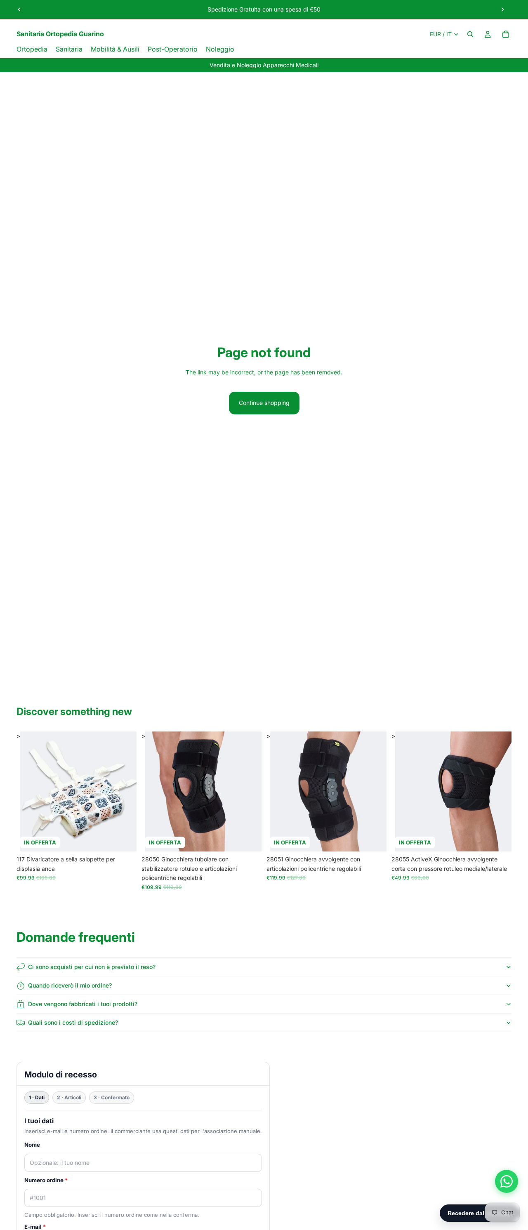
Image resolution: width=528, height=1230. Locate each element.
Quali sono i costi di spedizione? (73, 1022)
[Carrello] (506, 34)
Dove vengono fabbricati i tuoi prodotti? (82, 1003)
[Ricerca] (470, 34)
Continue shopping (264, 402)
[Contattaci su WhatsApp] (506, 1181)
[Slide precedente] (19, 9)
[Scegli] (123, 839)
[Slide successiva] (502, 9)
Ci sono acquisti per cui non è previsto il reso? (92, 966)
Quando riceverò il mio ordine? (70, 985)
